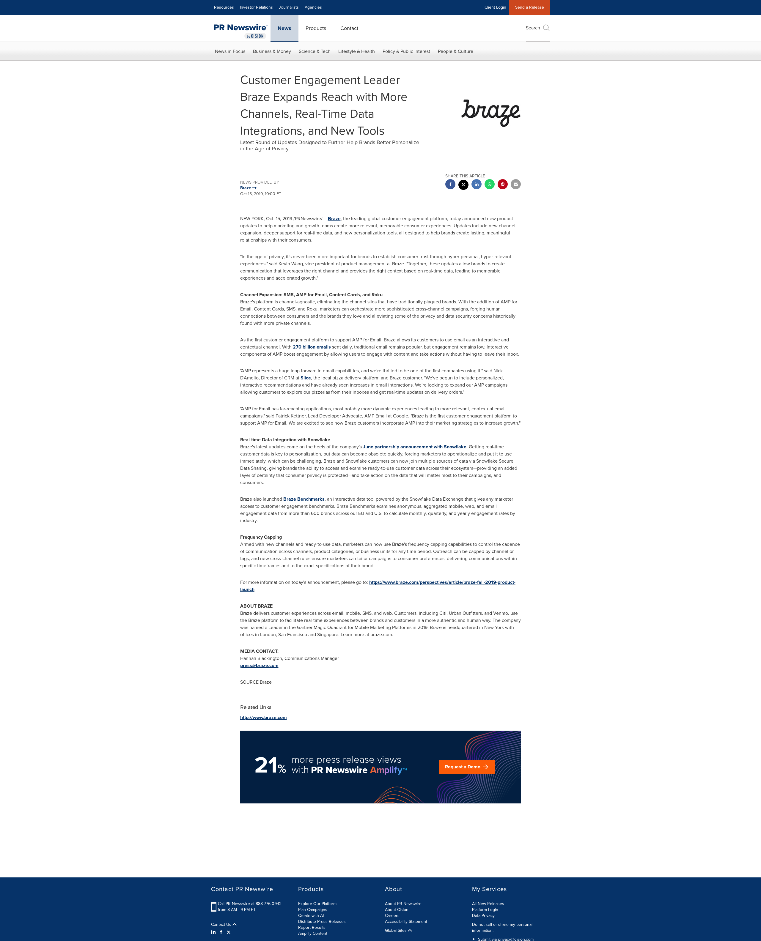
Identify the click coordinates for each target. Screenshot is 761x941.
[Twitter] (228, 932)
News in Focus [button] (230, 51)
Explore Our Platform (317, 904)
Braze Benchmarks (304, 499)
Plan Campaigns (312, 910)
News (284, 28)
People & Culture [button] (455, 51)
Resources (224, 7)
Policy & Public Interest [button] (406, 51)
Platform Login (485, 910)
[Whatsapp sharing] (490, 185)
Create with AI (311, 915)
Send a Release (529, 7)
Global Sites (396, 931)
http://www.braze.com (263, 717)
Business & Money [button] (272, 51)
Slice (306, 377)
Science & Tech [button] (315, 51)
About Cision (396, 910)
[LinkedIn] (214, 932)
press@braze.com (259, 665)
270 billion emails (312, 346)
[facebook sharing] (450, 185)
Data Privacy (483, 915)
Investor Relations (256, 7)
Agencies (313, 7)
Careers (392, 915)
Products (316, 28)
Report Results (312, 927)
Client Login (495, 7)
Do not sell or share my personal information (502, 927)
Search (533, 27)
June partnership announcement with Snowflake (414, 446)
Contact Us (221, 925)
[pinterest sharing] (503, 185)
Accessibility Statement (406, 921)
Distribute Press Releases (322, 921)
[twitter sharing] (463, 185)
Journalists (289, 7)
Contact (349, 28)
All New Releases (488, 904)
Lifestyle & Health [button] (356, 51)
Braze (334, 218)
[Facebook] (221, 932)
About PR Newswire (403, 904)
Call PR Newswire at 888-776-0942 (250, 904)
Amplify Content (312, 933)
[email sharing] (516, 185)
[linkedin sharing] (476, 185)
